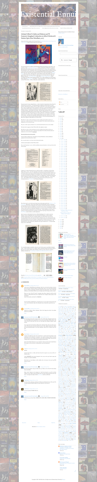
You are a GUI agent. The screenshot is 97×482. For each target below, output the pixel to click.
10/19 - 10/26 (63, 149)
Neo (71, 397)
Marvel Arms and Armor (66, 391)
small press (72, 421)
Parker (74, 399)
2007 (61, 228)
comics (71, 331)
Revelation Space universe (70, 410)
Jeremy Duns (64, 375)
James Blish (64, 372)
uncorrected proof (67, 436)
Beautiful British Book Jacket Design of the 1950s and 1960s (31, 28)
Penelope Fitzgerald (68, 403)
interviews (66, 370)
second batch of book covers (32, 67)
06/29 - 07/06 (63, 173)
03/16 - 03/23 (63, 196)
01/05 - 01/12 (63, 217)
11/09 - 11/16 (63, 144)
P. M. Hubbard (69, 398)
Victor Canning (60, 437)
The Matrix (66, 430)
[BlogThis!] (47, 275)
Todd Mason (26, 380)
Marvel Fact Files (67, 392)
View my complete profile (63, 47)
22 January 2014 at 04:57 (34, 308)
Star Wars (74, 425)
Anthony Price (61, 313)
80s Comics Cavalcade (66, 306)
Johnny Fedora (66, 380)
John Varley (60, 380)
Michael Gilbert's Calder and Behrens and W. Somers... (66, 213)
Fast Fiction (74, 352)
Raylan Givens (65, 409)
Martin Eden (73, 389)
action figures (65, 307)
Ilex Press (60, 369)
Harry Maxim (62, 366)
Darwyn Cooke (60, 338)
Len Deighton (73, 385)
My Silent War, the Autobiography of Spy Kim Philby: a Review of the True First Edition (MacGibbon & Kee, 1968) (70, 236)
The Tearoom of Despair (64, 462)
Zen (71, 440)
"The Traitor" (31, 179)
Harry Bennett (73, 365)
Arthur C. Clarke (68, 313)
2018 (61, 131)
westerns (64, 439)
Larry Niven (61, 385)
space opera (60, 423)
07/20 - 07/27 (63, 168)
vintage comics (67, 437)
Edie (63, 349)
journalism (68, 381)
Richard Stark (67, 412)
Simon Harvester (63, 421)
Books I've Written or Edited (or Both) (66, 28)
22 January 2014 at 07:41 (44, 317)
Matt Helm (73, 392)
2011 (61, 223)
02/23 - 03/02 (63, 200)
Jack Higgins (64, 371)
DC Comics (72, 339)
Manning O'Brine (62, 388)
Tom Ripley (70, 434)
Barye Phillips (65, 315)
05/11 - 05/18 (63, 185)
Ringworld (74, 412)
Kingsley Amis (67, 383)
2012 (61, 221)
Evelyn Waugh (62, 352)
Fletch (67, 355)
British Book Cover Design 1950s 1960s (39, 277)
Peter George (73, 404)
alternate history (69, 311)
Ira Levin (71, 370)
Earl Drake (61, 347)
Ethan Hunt (67, 351)
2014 (61, 138)
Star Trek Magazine (69, 425)
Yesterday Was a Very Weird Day (65, 458)
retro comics (62, 410)
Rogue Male (66, 416)
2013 (61, 219)
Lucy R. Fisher (27, 308)
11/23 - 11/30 (63, 141)
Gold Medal (64, 360)
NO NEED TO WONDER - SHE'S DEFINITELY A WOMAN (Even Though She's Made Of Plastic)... (67, 448)
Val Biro (72, 436)
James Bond (70, 373)
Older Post (53, 422)
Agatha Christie (61, 308)
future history (60, 357)
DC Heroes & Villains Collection (64, 340)
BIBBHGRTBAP (61, 318)
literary (61, 387)
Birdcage (73, 318)
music (70, 395)
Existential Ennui (25, 26)
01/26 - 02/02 (63, 206)
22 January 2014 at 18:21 (32, 348)
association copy (61, 314)
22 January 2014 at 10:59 (34, 334)
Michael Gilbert (24, 278)
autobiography (72, 314)
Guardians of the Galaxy (62, 364)
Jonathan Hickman (61, 381)
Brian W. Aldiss (66, 322)
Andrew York (65, 312)
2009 (61, 226)
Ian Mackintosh (72, 368)
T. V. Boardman (68, 427)
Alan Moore (65, 309)
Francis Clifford (72, 355)
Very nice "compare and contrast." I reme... (65, 287)
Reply (25, 304)
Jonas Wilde (73, 380)
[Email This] (46, 275)
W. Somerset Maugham (43, 278)
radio (72, 408)
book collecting (62, 320)
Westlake (69, 439)
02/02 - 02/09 (63, 205)
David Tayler (66, 339)
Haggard (63, 365)
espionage (60, 351)
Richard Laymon (60, 412)
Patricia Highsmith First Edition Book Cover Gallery (50, 28)
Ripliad (73, 414)
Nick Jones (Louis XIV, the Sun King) (31, 317)
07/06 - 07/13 (63, 171)
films (68, 354)
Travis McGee (70, 435)
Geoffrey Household (62, 358)
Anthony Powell (72, 312)
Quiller (67, 408)
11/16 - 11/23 (63, 143)
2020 (61, 128)
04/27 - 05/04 (63, 188)
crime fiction (69, 335)
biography (68, 318)
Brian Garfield (60, 322)
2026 (61, 118)
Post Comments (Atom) (41, 426)
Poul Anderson (71, 407)
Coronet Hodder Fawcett (66, 334)
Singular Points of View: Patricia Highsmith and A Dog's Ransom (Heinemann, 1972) (69, 264)
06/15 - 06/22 (63, 176)
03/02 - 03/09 (63, 198)
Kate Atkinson (66, 382)
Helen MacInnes (67, 366)
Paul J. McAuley (61, 403)
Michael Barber (60, 393)
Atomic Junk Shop (63, 467)
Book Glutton (29, 78)
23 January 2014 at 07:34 (44, 366)
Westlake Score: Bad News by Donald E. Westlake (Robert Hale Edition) (70, 245)
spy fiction (34, 278)
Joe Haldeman (74, 376)
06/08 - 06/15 (63, 178)
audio (67, 314)
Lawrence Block (67, 385)
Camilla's (70, 327)
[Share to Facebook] (50, 275)
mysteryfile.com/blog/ (64, 457)
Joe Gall (69, 376)
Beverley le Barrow (70, 317)
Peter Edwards (67, 404)
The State (71, 430)
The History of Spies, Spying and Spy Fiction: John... (66, 210)
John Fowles (65, 379)
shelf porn (63, 420)
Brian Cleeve (73, 321)
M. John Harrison (68, 387)
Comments (62, 104)
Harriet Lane (68, 365)
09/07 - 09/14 (63, 159)
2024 (61, 121)
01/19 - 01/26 (63, 208)
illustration (66, 369)
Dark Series (73, 336)
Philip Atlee (66, 405)
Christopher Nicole (61, 329)
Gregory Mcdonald (72, 363)
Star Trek (63, 425)
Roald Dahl (60, 415)
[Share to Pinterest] (51, 275)
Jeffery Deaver (70, 374)
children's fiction (71, 328)
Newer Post (24, 422)
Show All (75, 471)
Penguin (73, 403)
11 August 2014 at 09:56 (44, 396)
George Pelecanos (71, 358)
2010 (61, 224)
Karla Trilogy (23, 211)
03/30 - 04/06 (63, 195)
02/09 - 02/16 (63, 203)
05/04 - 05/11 (63, 186)
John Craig (70, 377)
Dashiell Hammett (69, 338)
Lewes (65, 386)
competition (60, 332)
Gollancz (69, 360)
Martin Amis (67, 389)
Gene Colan (73, 357)
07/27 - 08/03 (63, 166)
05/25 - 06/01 (63, 181)
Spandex (66, 423)
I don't (59, 240)
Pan (75, 398)
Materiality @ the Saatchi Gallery (65, 453)
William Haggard (64, 440)
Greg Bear (71, 362)
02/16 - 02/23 (63, 201)
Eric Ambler (72, 350)
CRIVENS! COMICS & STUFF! (66, 446)
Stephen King (67, 426)
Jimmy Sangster (64, 376)
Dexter (61, 344)
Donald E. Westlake (62, 345)
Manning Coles (74, 387)
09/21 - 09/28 (63, 156)
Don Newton (73, 344)
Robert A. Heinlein (68, 415)
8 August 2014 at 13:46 (33, 380)
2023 (61, 123)
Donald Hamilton (72, 345)
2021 (61, 126)
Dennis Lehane (68, 341)
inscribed (61, 370)
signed (74, 420)
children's (64, 328)
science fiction (73, 419)
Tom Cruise (65, 434)
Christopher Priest (69, 329)
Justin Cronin (60, 382)
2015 (61, 136)
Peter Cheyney (60, 404)
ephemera (66, 350)
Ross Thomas (60, 418)
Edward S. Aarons (69, 349)
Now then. (65, 257)
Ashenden (26, 277)
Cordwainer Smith (66, 332)
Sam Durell (71, 418)
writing (69, 440)
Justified (73, 381)
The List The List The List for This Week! (65, 275)
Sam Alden (66, 418)
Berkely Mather (64, 317)
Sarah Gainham (65, 419)
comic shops (65, 331)
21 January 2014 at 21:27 (34, 285)
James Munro (65, 374)
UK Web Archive (61, 33)
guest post (69, 364)
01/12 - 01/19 (63, 215)
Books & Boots (62, 452)
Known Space (74, 383)
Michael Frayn (73, 393)
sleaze (68, 421)
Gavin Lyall (66, 357)
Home (39, 422)
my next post (40, 374)
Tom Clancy (60, 434)
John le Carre (71, 379)
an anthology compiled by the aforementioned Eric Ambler (41, 250)
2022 (61, 124)
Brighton (29, 277)
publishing (60, 408)
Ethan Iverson (73, 351)
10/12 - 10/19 (63, 151)
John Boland (61, 377)
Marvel (59, 391)
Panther (61, 399)
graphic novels (65, 362)
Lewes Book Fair (73, 386)
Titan (73, 433)
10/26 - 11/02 (63, 148)
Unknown (26, 348)
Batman (70, 316)
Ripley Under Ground (68, 413)
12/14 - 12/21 (63, 139)
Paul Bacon (73, 402)
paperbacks (67, 399)
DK (63, 344)
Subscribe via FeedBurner (63, 94)
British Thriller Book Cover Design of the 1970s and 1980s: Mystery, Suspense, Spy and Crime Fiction (45, 26)
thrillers (37, 278)
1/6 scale (59, 306)
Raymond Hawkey (72, 409)
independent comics (73, 369)
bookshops (62, 321)
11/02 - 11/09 (63, 146)
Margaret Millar (72, 388)
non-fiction (63, 398)
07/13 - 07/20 (63, 169)
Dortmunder (67, 346)
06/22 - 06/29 (63, 175)
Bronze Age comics (65, 326)
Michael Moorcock (69, 394)
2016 (61, 134)
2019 (61, 129)
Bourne (69, 321)
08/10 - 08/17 (63, 163)
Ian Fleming (65, 368)
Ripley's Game (67, 414)
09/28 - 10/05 (63, 154)
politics (70, 405)
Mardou (67, 388)
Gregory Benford (64, 363)
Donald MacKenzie (61, 346)
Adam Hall (72, 307)
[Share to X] (49, 275)
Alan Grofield (69, 308)
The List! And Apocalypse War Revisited (69, 270)
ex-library (68, 352)
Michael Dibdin (67, 393)
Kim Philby (60, 383)
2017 (61, 133)
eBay (66, 347)
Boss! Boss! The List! (67, 277)
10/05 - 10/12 (63, 153)
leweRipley (61, 386)
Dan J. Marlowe (66, 336)
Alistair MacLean (61, 311)
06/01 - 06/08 (63, 180)
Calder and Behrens (49, 277)
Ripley (60, 413)
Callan (67, 327)
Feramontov (62, 354)
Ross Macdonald (72, 416)
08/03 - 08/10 (63, 164)
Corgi (71, 332)
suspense (74, 426)
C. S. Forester (72, 326)
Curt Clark (60, 336)
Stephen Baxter (61, 426)
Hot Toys (59, 368)
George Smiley (61, 359)
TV (61, 436)
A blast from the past (63, 468)
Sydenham (62, 427)
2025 (61, 119)
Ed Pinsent (70, 347)
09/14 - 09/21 (63, 158)
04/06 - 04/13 (63, 193)
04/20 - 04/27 (63, 190)
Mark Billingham (61, 389)
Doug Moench (73, 346)
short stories (29, 278)
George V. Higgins (69, 359)
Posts (61, 102)
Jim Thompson (71, 375)
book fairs (73, 320)
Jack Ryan (70, 371)
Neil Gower (68, 397)
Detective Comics (73, 342)
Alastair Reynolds (71, 309)
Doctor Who (67, 344)
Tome (65, 435)
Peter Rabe (60, 405)
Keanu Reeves (73, 382)
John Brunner (66, 377)
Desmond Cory (65, 342)
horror (73, 366)
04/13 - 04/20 (63, 191)
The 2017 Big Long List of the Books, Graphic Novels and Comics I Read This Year (69, 251)
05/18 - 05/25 (63, 183)
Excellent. (60, 242)
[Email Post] (44, 275)
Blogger (63, 479)
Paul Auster (67, 402)
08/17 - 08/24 (63, 161)
